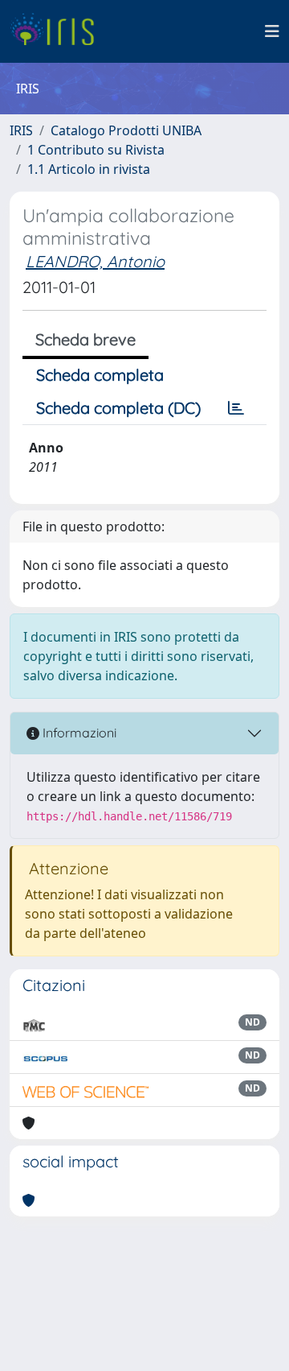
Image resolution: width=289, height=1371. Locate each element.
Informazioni (77, 733)
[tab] (236, 408)
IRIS (21, 130)
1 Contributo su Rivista (96, 150)
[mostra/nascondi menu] (272, 31)
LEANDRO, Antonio (95, 261)
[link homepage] (58, 31)
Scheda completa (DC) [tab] (118, 408)
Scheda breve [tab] (85, 339)
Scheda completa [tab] (100, 375)
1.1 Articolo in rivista (88, 169)
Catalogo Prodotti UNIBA (126, 130)
